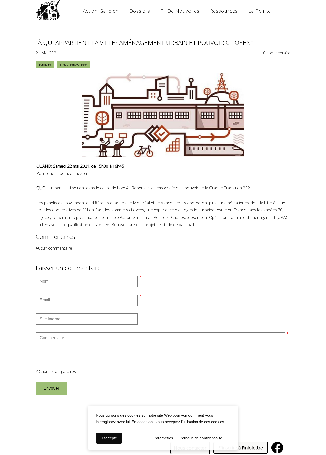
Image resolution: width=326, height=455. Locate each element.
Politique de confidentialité (201, 438)
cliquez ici (78, 173)
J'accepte (109, 438)
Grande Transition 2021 (230, 188)
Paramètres (163, 438)
